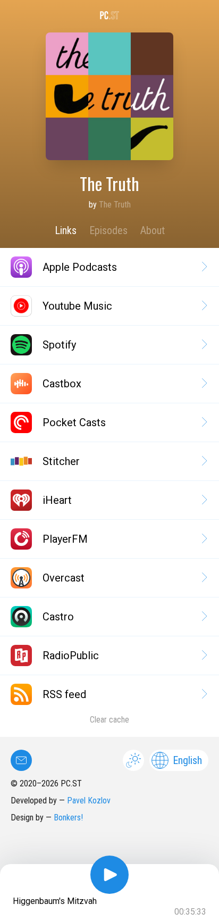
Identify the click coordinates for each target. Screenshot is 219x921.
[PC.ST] (109, 15)
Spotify (59, 344)
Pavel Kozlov (89, 800)
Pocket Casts (74, 422)
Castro (58, 616)
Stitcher (61, 461)
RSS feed (64, 694)
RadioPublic (71, 655)
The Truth (115, 205)
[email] (21, 760)
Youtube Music (77, 306)
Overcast (64, 577)
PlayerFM (65, 539)
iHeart (57, 500)
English (187, 760)
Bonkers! (68, 817)
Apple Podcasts (80, 267)
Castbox (62, 383)
